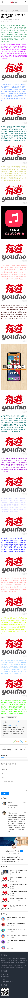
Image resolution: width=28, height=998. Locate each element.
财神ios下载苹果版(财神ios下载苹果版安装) (12, 859)
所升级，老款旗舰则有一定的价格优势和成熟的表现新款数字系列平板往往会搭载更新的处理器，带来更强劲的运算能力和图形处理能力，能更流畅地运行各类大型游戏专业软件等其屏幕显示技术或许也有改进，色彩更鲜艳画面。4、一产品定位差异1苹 (17, 941)
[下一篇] (26, 451)
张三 (9, 812)
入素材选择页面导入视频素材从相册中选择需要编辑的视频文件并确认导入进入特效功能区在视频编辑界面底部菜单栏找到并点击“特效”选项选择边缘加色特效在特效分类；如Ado (17, 923)
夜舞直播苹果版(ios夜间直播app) (11, 750)
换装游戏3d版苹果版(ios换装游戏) (10, 861)
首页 (2, 11)
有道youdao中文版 (9, 11)
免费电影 (10, 802)
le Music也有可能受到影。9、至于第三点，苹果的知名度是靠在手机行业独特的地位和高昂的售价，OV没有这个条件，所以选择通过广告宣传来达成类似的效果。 (17, 929)
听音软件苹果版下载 (11, 717)
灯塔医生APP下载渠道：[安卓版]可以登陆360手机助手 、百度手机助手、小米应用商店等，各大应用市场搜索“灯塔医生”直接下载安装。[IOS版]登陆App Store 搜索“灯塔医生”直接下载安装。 (17, 946)
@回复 (24, 802)
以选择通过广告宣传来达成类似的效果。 (16, 918)
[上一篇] (1, 451)
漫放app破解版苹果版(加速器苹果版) (11, 857)
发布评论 (5, 794)
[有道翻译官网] (14, 3)
